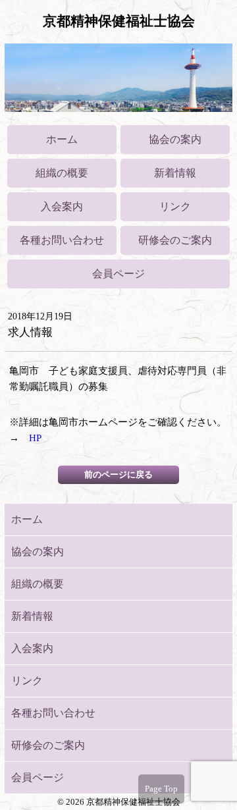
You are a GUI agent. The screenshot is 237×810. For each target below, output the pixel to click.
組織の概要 (62, 172)
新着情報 (175, 172)
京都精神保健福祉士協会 (119, 21)
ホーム (62, 139)
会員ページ (118, 273)
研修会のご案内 (175, 240)
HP (35, 438)
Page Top (161, 789)
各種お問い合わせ (62, 240)
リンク (175, 206)
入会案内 (62, 206)
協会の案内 (175, 139)
